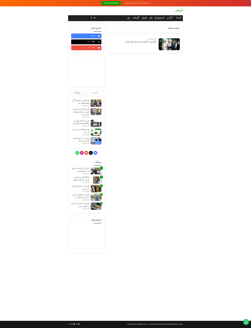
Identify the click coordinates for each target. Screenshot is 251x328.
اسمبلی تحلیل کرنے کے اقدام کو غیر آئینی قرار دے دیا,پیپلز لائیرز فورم (80, 170)
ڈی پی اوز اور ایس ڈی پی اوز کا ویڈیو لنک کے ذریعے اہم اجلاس (81, 140)
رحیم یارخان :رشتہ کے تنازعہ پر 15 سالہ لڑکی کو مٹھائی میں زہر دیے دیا (80, 205)
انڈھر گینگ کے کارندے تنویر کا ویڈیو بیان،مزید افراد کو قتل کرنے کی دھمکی (81, 179)
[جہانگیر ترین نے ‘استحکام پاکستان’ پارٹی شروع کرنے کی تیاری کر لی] (169, 44)
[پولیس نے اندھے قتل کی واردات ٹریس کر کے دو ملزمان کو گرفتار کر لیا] (96, 197)
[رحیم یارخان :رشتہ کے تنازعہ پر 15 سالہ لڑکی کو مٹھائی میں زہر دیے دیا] (96, 206)
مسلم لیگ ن (170, 18)
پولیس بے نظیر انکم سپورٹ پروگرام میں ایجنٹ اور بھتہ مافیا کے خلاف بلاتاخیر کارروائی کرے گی (81, 112)
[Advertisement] (86, 71)
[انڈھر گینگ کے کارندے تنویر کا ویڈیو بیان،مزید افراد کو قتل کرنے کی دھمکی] (96, 180)
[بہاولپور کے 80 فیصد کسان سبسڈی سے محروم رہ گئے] (96, 132)
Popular (77, 93)
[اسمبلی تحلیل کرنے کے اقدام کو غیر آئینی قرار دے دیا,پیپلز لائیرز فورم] (96, 171)
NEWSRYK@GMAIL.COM (173, 324)
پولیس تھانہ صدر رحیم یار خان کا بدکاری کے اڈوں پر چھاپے (80, 187)
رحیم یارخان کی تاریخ (159, 18)
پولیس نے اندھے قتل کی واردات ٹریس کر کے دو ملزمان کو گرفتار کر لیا (80, 196)
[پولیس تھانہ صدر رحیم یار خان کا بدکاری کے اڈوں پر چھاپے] (96, 188)
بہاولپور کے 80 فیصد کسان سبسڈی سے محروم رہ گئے (81, 131)
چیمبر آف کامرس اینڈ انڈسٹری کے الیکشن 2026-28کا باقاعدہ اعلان (80, 102)
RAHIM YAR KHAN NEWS (157, 324)
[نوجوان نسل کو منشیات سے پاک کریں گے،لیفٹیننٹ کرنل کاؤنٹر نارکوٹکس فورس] (96, 123)
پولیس (150, 18)
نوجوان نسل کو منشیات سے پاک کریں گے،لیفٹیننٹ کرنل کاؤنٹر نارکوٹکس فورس (81, 122)
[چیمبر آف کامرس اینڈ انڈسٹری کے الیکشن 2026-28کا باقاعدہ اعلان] (96, 103)
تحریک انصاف (136, 18)
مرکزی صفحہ (178, 18)
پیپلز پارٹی (144, 18)
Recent (95, 93)
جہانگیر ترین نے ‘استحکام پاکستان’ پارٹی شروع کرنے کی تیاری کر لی (140, 42)
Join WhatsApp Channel (111, 3)
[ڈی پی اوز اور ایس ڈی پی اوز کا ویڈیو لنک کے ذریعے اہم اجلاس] (96, 141)
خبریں (128, 18)
